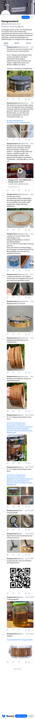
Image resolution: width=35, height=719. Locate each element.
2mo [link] (32, 143)
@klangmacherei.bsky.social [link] (24, 47)
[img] (17, 7)
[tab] (6, 43)
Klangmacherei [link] (12, 47)
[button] (3, 2)
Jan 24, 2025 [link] (29, 533)
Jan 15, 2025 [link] (29, 558)
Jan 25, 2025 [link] (29, 510)
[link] (5, 27)
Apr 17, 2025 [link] (29, 415)
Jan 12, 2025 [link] (29, 597)
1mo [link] (32, 47)
